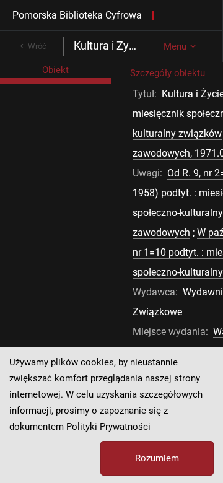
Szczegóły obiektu (167, 73)
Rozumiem (157, 458)
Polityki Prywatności (108, 426)
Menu (175, 46)
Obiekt (55, 70)
